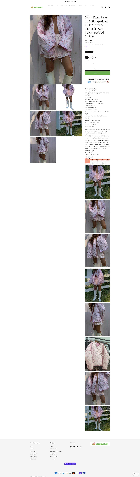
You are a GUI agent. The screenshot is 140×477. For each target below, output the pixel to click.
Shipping (87, 42)
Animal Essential (54, 456)
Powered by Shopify (42, 475)
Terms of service (33, 454)
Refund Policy (33, 459)
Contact (32, 448)
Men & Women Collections (56, 451)
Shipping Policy (33, 456)
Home (51, 446)
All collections (53, 448)
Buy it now (97, 73)
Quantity (87, 60)
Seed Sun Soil (35, 475)
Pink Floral (89, 51)
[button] (55, 5)
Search (31, 446)
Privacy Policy (33, 451)
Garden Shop (53, 454)
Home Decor (53, 459)
